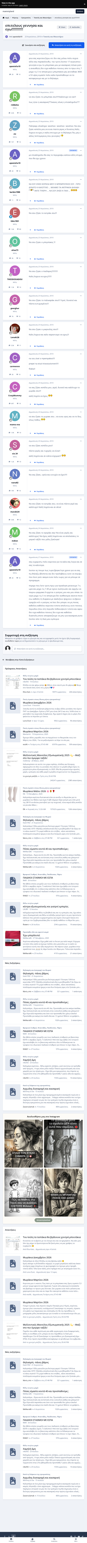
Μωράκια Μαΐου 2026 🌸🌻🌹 (39, 791)
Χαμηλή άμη (29, 1059)
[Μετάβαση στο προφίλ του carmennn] (15, 358)
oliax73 (14, 250)
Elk (24, 794)
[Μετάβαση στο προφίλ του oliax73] (15, 241)
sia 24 (15, 453)
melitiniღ (26, 761)
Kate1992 (26, 823)
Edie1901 (15, 221)
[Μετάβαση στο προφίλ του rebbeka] (15, 96)
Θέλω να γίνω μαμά (30, 676)
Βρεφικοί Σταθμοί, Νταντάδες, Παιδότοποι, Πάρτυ (42, 874)
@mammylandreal (43, 1220)
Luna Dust (27, 705)
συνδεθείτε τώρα (12, 641)
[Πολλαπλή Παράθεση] (30, 85)
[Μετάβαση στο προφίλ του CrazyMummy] (15, 387)
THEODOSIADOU (14, 279)
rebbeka (15, 105)
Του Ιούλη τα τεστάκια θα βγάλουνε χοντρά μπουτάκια (52, 678)
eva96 (25, 744)
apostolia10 (17, 36)
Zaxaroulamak (28, 1107)
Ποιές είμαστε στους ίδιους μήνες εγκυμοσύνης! (41, 699)
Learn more (4, 4)
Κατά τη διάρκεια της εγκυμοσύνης (36, 1085)
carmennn (15, 366)
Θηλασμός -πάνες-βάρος (36, 819)
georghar (15, 308)
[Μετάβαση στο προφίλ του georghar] (15, 300)
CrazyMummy (14, 395)
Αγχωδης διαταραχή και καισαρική (41, 1088)
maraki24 (14, 511)
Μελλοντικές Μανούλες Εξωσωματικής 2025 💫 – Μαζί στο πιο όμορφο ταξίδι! (51, 757)
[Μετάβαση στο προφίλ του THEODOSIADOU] (15, 270)
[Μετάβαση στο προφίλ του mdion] (15, 532)
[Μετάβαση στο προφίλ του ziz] (15, 125)
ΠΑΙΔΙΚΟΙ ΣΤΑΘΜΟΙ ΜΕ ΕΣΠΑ (38, 877)
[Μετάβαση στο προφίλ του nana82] (15, 474)
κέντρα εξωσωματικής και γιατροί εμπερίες (45, 906)
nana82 (14, 482)
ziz (15, 134)
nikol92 (26, 682)
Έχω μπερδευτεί (31, 935)
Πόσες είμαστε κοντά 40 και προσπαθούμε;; (46, 848)
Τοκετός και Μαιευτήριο (53, 36)
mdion (15, 540)
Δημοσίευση (46, 1249)
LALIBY (25, 909)
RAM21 (25, 896)
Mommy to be (28, 1091)
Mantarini (27, 734)
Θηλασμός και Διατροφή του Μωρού (37, 817)
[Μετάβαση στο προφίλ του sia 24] (15, 445)
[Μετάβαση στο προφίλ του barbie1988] (15, 183)
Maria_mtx (27, 838)
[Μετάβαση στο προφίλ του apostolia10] (6, 36)
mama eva (15, 424)
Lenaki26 (15, 337)
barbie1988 (15, 192)
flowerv (26, 924)
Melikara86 (27, 851)
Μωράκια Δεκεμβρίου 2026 (37, 702)
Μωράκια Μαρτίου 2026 (35, 731)
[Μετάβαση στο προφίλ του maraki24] (15, 503)
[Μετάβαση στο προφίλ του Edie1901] (15, 212)
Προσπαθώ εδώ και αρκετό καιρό (35, 932)
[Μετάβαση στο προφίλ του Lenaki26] (15, 329)
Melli (25, 880)
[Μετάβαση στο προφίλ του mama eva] (15, 416)
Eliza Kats (26, 692)
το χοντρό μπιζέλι (30, 776)
